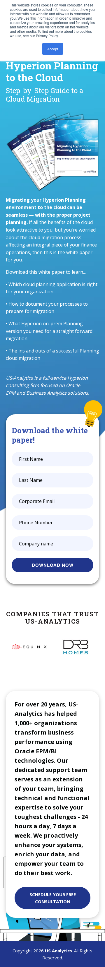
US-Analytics (19, 378)
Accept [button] (52, 48)
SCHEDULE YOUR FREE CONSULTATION (52, 897)
